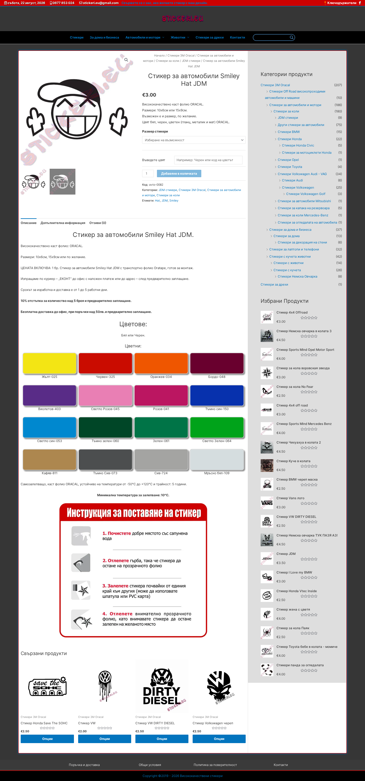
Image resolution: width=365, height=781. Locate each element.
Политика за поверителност (215, 765)
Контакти (237, 37)
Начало (159, 55)
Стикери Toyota (290, 167)
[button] (126, 60)
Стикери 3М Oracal (181, 55)
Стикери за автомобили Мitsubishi (304, 201)
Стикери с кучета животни (290, 256)
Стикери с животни (289, 263)
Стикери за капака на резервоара (304, 208)
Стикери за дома (287, 236)
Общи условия (150, 765)
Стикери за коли (167, 60)
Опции (47, 739)
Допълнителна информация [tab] (63, 223)
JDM (165, 200)
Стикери (76, 37)
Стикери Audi (292, 180)
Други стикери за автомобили (301, 125)
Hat (157, 200)
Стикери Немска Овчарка (297, 276)
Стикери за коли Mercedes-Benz (303, 215)
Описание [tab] (29, 223)
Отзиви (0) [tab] (97, 223)
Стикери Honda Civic (298, 145)
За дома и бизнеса (104, 37)
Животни (178, 37)
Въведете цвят (153, 160)
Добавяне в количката (179, 173)
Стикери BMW (289, 132)
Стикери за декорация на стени (302, 242)
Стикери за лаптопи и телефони (294, 249)
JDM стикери (191, 60)
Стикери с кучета (287, 270)
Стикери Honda (290, 139)
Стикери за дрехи (210, 37)
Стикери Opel (288, 160)
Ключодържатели (342, 3)
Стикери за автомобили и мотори (295, 105)
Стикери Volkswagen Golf (305, 194)
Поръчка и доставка (84, 765)
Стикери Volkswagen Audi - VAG (302, 174)
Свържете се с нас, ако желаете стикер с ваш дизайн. (164, 3)
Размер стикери (155, 131)
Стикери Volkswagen (298, 187)
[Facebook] (360, 3)
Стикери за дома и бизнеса (290, 230)
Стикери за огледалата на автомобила (307, 222)
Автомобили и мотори (142, 37)
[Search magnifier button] (292, 37)
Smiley (173, 200)
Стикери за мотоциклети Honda (306, 153)
